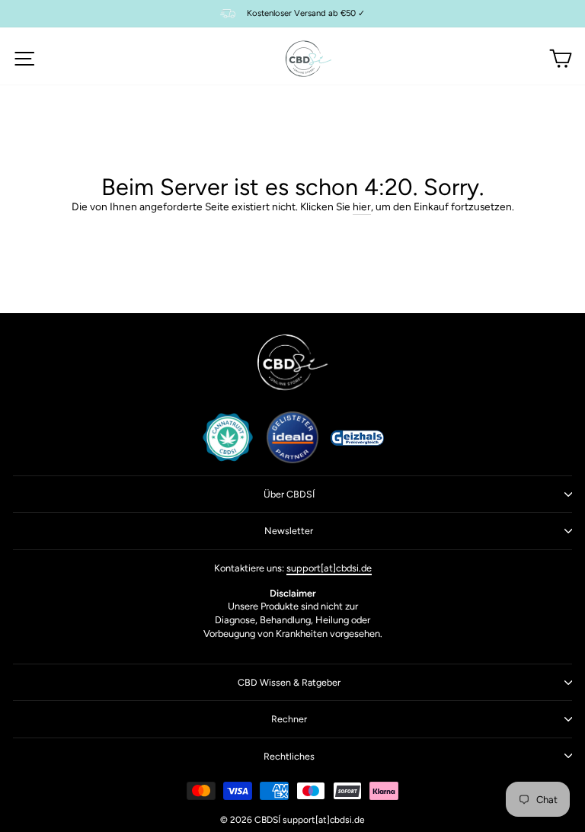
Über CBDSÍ (289, 494)
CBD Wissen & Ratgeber (289, 682)
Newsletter (288, 530)
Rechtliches (289, 756)
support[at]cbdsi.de (329, 568)
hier (362, 206)
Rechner (289, 719)
